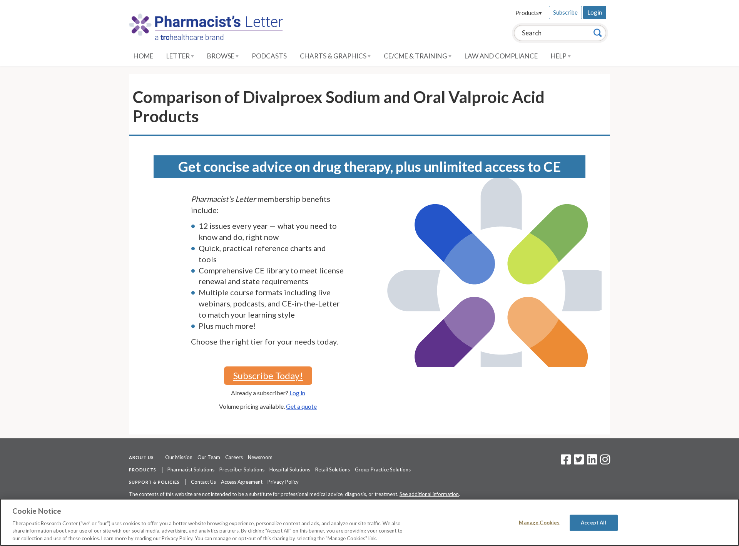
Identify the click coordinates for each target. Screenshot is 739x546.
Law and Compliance (501, 56)
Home (143, 56)
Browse (221, 56)
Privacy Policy (283, 482)
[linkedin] (592, 462)
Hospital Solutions (289, 469)
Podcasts (269, 56)
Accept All (593, 522)
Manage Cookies (539, 522)
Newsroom (260, 457)
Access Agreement (241, 482)
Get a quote (301, 406)
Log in (297, 392)
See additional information (429, 494)
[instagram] (605, 462)
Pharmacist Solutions (190, 469)
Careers (234, 457)
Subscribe (565, 12)
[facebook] (566, 462)
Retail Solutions (332, 469)
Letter (178, 56)
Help (559, 56)
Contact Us (203, 482)
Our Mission (178, 457)
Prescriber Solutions (241, 469)
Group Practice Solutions (383, 469)
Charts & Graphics (334, 56)
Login (594, 12)
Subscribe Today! (268, 375)
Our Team (208, 457)
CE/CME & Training (416, 56)
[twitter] (578, 462)
